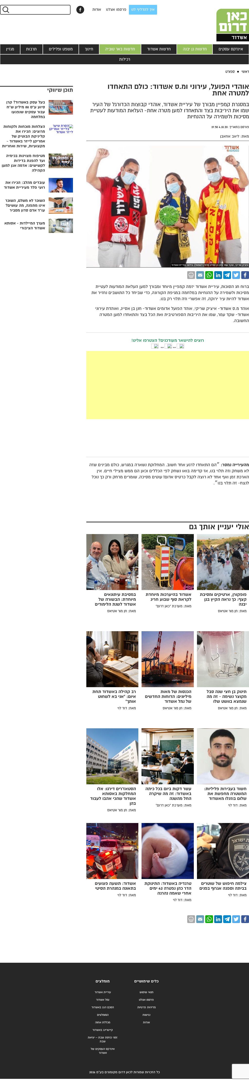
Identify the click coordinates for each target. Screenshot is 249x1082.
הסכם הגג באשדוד (102, 1007)
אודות (96, 9)
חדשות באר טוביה (120, 49)
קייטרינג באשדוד (102, 1030)
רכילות (124, 59)
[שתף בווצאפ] (209, 275)
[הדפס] (191, 275)
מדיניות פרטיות (146, 1007)
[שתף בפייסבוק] (80, 10)
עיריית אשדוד (103, 992)
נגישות (146, 1015)
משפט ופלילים (61, 49)
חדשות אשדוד (159, 49)
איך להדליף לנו (143, 9)
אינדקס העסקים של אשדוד (103, 1051)
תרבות (31, 49)
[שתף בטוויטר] (236, 275)
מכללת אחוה (102, 1022)
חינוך (89, 49)
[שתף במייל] (200, 275)
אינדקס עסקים (231, 49)
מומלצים (103, 981)
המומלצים (102, 1015)
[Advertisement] (131, 385)
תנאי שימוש (146, 992)
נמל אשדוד (102, 1000)
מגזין (10, 49)
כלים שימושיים (146, 981)
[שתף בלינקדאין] (218, 275)
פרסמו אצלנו (116, 9)
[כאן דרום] (224, 20)
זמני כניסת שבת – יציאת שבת (102, 1039)
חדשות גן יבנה (195, 49)
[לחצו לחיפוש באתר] (5, 10)
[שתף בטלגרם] (227, 275)
